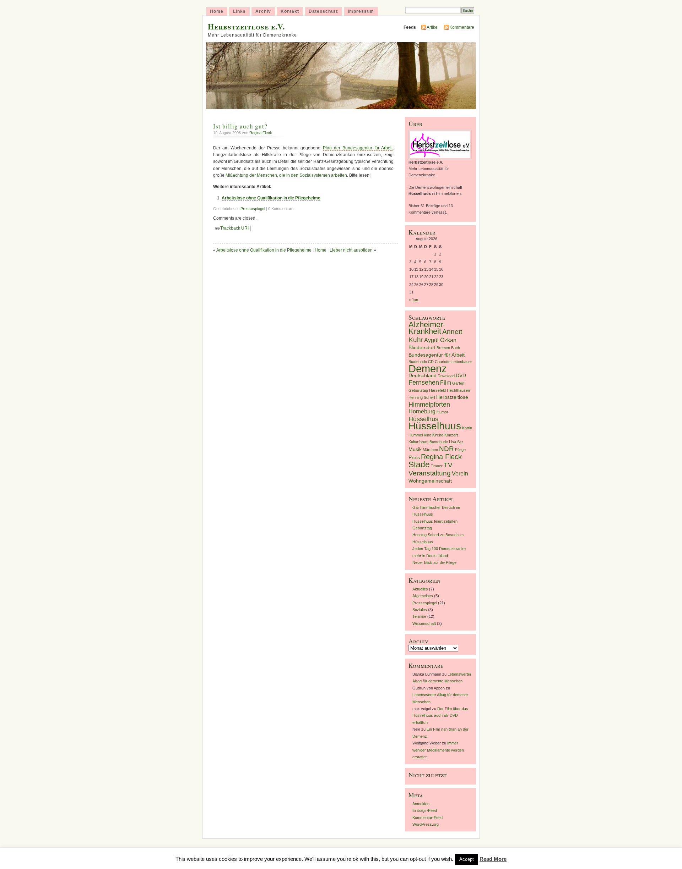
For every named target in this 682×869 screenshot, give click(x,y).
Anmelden (420, 804)
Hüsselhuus (434, 425)
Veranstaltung (429, 473)
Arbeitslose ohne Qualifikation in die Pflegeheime (271, 198)
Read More (493, 859)
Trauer (437, 466)
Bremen (443, 348)
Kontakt (290, 11)
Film (445, 383)
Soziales (419, 609)
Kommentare (461, 27)
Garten (458, 383)
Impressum (361, 11)
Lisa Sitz (456, 442)
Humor (442, 412)
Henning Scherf (421, 397)
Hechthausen (458, 390)
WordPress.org (425, 824)
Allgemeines (422, 596)
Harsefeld (437, 390)
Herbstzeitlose (452, 397)
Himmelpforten (429, 404)
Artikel (433, 27)
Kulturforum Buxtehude (428, 442)
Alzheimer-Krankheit (426, 328)
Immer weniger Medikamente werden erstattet (438, 750)
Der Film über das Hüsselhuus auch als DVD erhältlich (440, 715)
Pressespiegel (252, 209)
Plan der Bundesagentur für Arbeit (358, 147)
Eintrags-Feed (424, 810)
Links (239, 11)
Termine (419, 616)
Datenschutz (323, 11)
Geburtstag (418, 390)
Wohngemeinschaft (430, 481)
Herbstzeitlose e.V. (246, 26)
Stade (419, 464)
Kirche (437, 435)
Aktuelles (420, 589)
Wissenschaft (424, 623)
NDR (446, 448)
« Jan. (413, 300)
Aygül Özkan (440, 340)
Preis (414, 457)
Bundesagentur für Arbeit (436, 355)
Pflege (460, 449)
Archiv (263, 11)
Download (446, 376)
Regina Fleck (260, 133)
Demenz (427, 368)
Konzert (451, 435)
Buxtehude (417, 361)
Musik (415, 449)
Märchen (430, 449)
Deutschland (422, 375)
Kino (427, 435)
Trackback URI (234, 228)
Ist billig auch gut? (240, 126)
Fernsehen (423, 382)
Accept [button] (466, 859)
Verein (460, 474)
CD (431, 361)
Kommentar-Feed (427, 817)
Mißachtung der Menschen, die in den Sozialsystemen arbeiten (286, 175)
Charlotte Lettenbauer (453, 361)
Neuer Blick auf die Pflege (434, 562)
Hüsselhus (423, 419)
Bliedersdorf (421, 347)
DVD (461, 375)
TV (448, 465)
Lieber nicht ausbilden (351, 250)
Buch (455, 348)
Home (216, 11)
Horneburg (421, 411)
